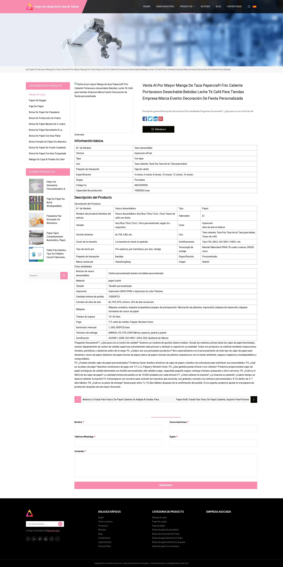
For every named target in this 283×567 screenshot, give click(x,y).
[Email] (60, 524)
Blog (218, 6)
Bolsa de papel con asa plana (44, 135)
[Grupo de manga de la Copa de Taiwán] (40, 513)
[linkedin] (34, 539)
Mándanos (160, 129)
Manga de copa (53, 69)
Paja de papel (36, 106)
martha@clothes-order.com (177, 563)
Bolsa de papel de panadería (44, 112)
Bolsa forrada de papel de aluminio (47, 141)
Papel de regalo (37, 100)
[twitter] (40, 539)
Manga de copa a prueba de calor (47, 159)
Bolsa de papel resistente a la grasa (45, 130)
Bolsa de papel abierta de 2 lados (47, 124)
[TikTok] (57, 539)
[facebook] (28, 539)
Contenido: (80, 451)
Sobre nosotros (165, 6)
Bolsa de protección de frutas (45, 118)
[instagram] (51, 539)
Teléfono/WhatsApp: (84, 437)
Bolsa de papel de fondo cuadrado (47, 147)
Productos (186, 6)
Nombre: (79, 422)
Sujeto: (173, 437)
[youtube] (45, 539)
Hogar (146, 6)
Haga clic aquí (53, 530)
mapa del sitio (104, 542)
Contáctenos (234, 6)
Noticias (205, 6)
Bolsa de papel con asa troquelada (47, 153)
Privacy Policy (104, 546)
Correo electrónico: (179, 422)
